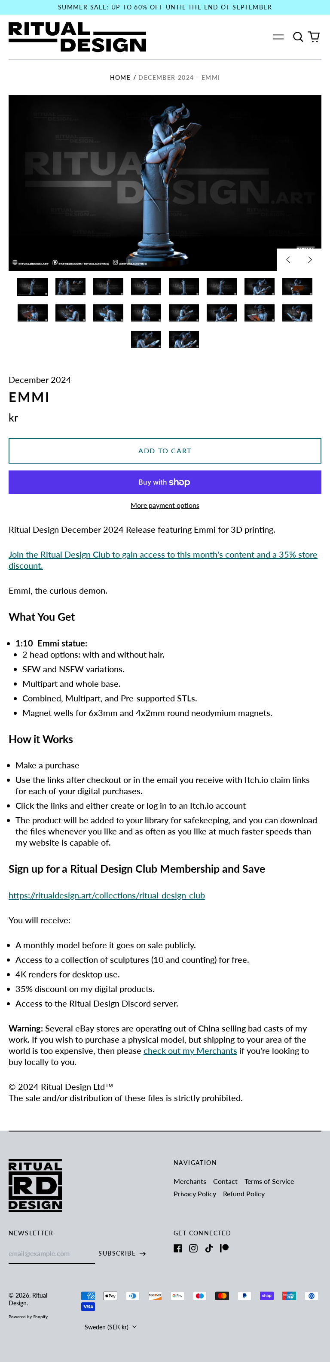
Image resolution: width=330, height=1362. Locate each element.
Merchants (190, 1181)
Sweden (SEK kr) (107, 1327)
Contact (225, 1181)
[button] (298, 37)
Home (120, 77)
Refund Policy (244, 1193)
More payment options (165, 505)
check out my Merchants (190, 1050)
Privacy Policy (195, 1193)
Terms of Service (269, 1181)
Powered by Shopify (28, 1316)
